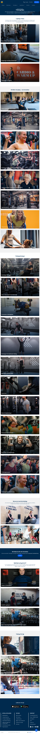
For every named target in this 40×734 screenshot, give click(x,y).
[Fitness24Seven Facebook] (30, 726)
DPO (31, 720)
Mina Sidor (31, 2)
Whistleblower (33, 724)
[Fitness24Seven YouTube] (35, 726)
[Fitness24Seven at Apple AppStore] (15, 706)
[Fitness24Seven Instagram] (32, 726)
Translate (26, 2)
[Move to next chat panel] (36, 730)
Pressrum (32, 722)
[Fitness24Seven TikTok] (34, 726)
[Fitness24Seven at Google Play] (24, 706)
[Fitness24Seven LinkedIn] (37, 726)
